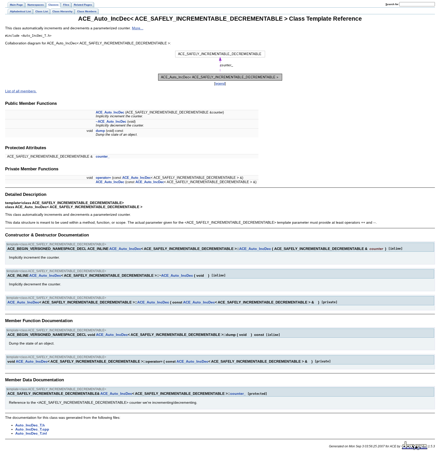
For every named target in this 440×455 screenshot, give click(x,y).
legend (220, 83)
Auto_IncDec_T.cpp (32, 429)
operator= (103, 178)
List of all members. (21, 91)
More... (137, 28)
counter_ (102, 156)
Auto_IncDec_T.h (30, 425)
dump (100, 131)
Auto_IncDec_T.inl (31, 433)
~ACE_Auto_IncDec (111, 121)
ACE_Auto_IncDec (110, 112)
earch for (392, 4)
